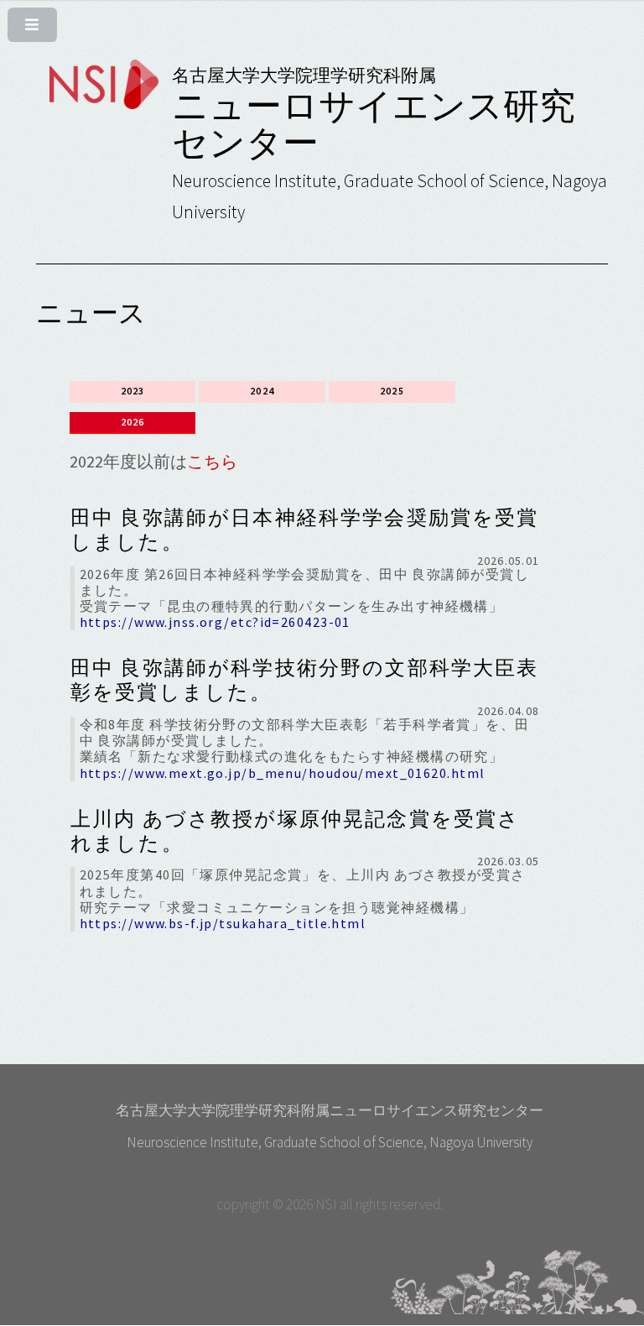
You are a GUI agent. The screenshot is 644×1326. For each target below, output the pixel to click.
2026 (133, 421)
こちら (212, 461)
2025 (392, 390)
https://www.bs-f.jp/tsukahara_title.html (223, 923)
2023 (133, 390)
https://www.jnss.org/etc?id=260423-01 (215, 621)
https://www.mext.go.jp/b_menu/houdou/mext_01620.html (283, 773)
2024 (262, 390)
